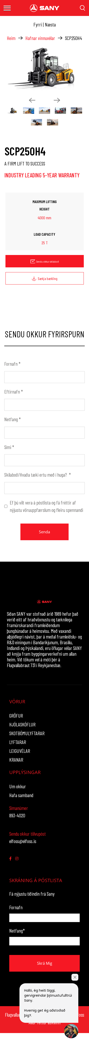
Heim (11, 37)
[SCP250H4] (44, 69)
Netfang (12, 419)
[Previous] (32, 100)
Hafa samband (21, 795)
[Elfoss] (44, 8)
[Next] (57, 100)
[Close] (74, 977)
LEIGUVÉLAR (19, 751)
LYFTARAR (17, 742)
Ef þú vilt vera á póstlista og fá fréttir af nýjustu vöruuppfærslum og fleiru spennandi (46, 506)
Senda (44, 531)
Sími (9, 447)
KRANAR (16, 760)
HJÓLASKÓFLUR (22, 724)
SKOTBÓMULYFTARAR (27, 733)
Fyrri (37, 24)
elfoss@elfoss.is (22, 841)
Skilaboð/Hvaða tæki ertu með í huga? (37, 475)
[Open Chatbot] (71, 1031)
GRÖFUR (16, 716)
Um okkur (17, 786)
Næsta (50, 24)
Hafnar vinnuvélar (40, 37)
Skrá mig (44, 963)
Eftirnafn (13, 392)
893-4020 (17, 815)
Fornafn (12, 364)
